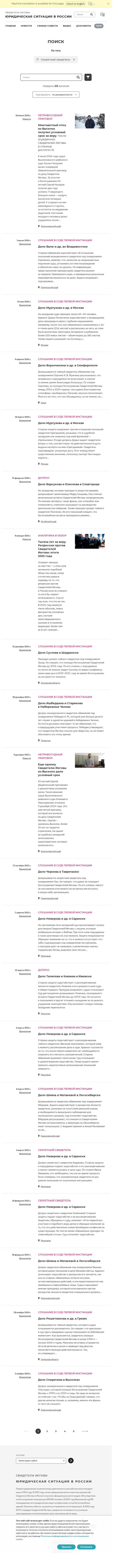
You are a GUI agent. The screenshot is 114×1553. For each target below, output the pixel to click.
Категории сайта (28, 1460)
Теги (99, 26)
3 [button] (56, 1431)
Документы (83, 26)
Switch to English (75, 3)
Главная (10, 26)
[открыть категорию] (71, 1460)
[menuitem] (11, 26)
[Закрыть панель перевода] (108, 3)
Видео (67, 26)
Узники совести (47, 26)
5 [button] (73, 1431)
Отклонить (86, 1547)
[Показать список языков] (91, 4)
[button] (85, 1431)
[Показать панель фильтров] (88, 77)
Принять (66, 1547)
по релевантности (54, 94)
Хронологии (25, 244)
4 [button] (65, 1431)
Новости (26, 26)
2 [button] (47, 1431)
